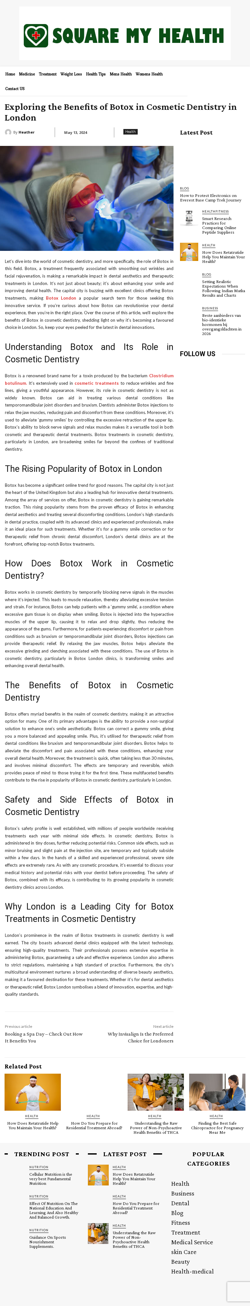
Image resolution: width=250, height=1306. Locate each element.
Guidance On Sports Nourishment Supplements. (47, 1242)
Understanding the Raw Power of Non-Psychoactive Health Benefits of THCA (156, 1127)
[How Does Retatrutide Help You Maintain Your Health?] (189, 252)
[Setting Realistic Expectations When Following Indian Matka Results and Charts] (189, 281)
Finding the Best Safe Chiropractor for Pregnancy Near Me (217, 1127)
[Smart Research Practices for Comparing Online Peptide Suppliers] (189, 218)
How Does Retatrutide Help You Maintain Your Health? (223, 257)
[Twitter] (185, 383)
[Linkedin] (215, 368)
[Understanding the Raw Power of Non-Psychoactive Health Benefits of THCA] (156, 1092)
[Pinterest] (229, 368)
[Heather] (9, 132)
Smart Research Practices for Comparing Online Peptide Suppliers (219, 225)
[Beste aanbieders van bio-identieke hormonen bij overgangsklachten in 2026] (189, 315)
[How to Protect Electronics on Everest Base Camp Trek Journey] (212, 161)
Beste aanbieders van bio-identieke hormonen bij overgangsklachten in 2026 (222, 324)
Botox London (61, 298)
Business (210, 308)
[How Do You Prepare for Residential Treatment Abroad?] (94, 1092)
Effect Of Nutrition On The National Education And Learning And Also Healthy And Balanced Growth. (53, 1210)
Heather (27, 132)
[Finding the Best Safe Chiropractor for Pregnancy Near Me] (217, 1092)
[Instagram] (200, 368)
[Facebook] (185, 368)
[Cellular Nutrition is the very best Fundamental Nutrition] (15, 1175)
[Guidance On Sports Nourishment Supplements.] (15, 1238)
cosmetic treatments (97, 383)
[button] (237, 76)
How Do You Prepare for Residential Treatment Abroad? (94, 1125)
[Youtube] (200, 383)
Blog (184, 188)
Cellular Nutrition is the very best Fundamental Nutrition (50, 1178)
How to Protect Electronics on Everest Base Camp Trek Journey (210, 197)
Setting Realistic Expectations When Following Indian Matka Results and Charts (223, 288)
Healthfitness (215, 211)
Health (130, 131)
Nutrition (39, 1167)
